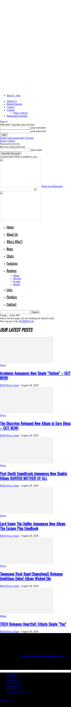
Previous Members (16, 691)
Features (12, 263)
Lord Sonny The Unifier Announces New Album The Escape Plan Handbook (32, 526)
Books (16, 284)
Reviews (12, 270)
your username (38, 127)
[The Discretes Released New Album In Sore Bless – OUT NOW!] (26, 412)
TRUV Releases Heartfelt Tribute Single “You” (33, 624)
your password (38, 131)
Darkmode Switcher (17, 116)
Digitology (5, 700)
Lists (9, 289)
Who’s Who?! (20, 113)
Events (16, 281)
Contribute (12, 679)
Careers (11, 107)
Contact (11, 110)
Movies (17, 278)
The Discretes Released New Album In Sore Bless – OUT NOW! (35, 425)
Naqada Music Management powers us (43, 656)
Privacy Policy (7, 140)
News (10, 248)
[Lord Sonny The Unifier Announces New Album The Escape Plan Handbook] (26, 512)
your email (36, 150)
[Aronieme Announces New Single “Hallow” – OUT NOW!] (26, 362)
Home (10, 226)
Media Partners (14, 104)
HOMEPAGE (26, 321)
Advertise (12, 674)
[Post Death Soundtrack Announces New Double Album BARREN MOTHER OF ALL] (26, 462)
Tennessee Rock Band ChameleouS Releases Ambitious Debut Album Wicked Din (31, 576)
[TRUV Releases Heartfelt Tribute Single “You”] (26, 613)
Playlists (12, 296)
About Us (12, 101)
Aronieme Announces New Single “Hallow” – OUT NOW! (35, 375)
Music (16, 275)
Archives (11, 676)
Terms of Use (14, 685)
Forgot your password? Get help (17, 137)
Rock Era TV (14, 688)
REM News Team (9, 385)
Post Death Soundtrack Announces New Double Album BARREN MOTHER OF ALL (33, 475)
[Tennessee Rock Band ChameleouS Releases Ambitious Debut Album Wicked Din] (26, 562)
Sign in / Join (13, 95)
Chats (10, 255)
